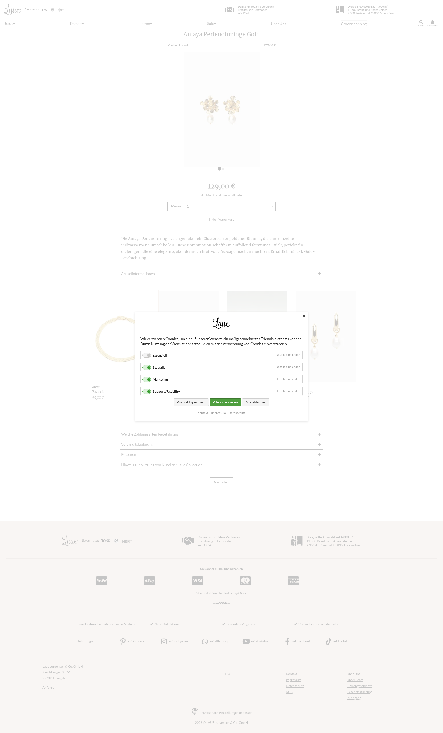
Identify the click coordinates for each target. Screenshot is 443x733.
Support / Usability (166, 391)
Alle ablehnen (255, 402)
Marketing (160, 379)
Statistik (159, 367)
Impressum (218, 413)
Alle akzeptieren (225, 402)
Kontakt (203, 413)
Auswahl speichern (191, 402)
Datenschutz (237, 413)
